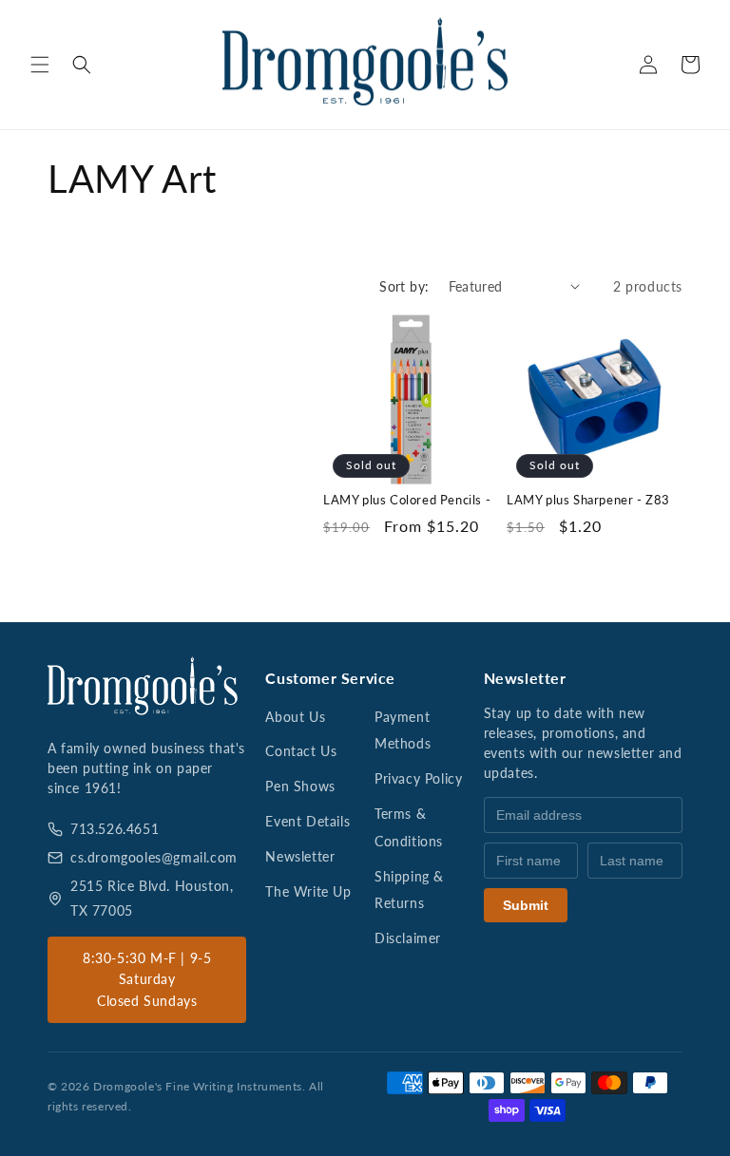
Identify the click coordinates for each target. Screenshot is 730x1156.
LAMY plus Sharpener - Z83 (588, 499)
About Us (295, 717)
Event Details (307, 821)
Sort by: (404, 286)
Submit (525, 905)
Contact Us (300, 751)
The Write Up (308, 891)
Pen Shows (300, 786)
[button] (40, 64)
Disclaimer (408, 938)
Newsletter (300, 856)
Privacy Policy (418, 778)
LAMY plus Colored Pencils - (406, 499)
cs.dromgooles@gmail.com (154, 857)
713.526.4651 (114, 829)
